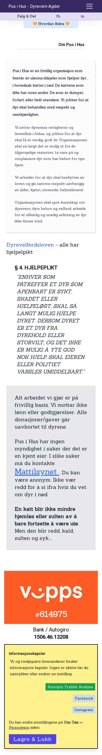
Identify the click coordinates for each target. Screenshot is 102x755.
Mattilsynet (37, 471)
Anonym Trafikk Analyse (70, 687)
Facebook (84, 698)
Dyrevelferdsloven (30, 244)
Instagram (83, 709)
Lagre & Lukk (32, 739)
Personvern (19, 727)
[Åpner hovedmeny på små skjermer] (89, 6)
